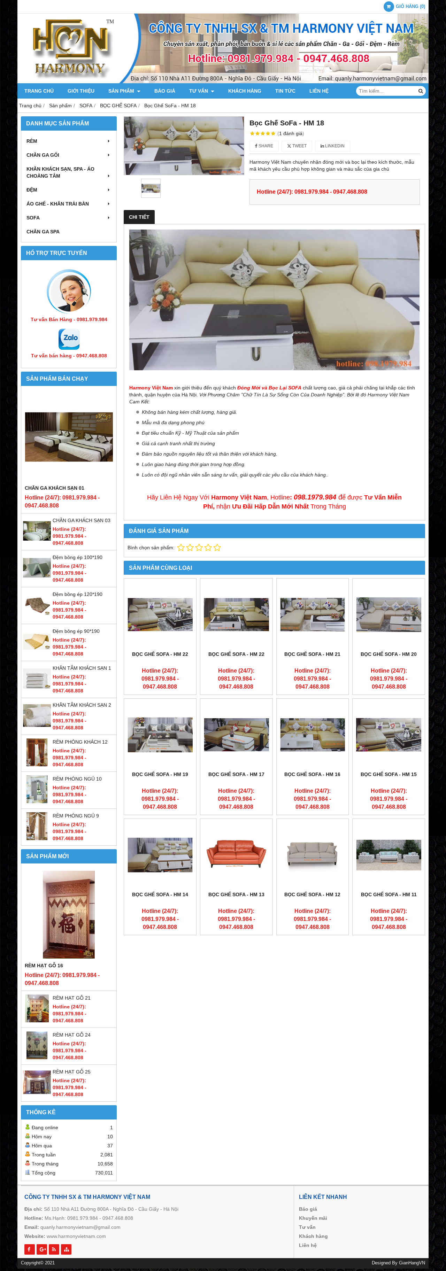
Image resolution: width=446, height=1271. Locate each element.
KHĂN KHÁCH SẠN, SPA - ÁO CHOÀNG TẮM (60, 172)
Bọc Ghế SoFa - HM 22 (160, 654)
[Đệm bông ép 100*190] (37, 580)
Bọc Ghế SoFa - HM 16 (312, 774)
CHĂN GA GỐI (42, 155)
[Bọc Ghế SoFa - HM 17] (236, 734)
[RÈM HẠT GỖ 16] (69, 914)
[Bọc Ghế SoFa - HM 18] (184, 146)
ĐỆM (31, 190)
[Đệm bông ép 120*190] (37, 617)
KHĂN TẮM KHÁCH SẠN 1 (82, 668)
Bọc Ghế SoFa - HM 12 (312, 894)
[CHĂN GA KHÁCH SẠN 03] (37, 543)
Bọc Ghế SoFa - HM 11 (389, 894)
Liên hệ (319, 91)
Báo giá (308, 1209)
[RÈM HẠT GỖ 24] (37, 1057)
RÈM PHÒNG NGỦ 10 (77, 779)
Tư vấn (307, 1227)
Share (265, 146)
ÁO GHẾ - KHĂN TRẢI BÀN (57, 204)
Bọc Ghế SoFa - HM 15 (389, 774)
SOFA (33, 217)
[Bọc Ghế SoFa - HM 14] (160, 855)
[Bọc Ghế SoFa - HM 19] (160, 734)
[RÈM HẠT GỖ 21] (37, 1020)
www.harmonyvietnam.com (76, 1236)
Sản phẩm (122, 91)
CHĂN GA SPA (43, 231)
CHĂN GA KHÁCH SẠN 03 (81, 520)
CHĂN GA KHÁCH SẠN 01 (54, 488)
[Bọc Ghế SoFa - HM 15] (388, 734)
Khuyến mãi (313, 1218)
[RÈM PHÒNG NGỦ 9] (37, 838)
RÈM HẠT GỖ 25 (72, 1072)
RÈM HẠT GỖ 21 (72, 998)
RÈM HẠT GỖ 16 (44, 965)
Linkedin (334, 146)
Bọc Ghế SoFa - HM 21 (312, 654)
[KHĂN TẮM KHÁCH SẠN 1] (37, 690)
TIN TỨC (285, 91)
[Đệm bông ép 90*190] (37, 654)
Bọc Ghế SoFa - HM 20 (389, 654)
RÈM (31, 141)
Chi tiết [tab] (139, 217)
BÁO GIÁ (164, 91)
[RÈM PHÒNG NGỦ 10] (37, 801)
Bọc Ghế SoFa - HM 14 (160, 894)
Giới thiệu (81, 91)
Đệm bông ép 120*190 (77, 594)
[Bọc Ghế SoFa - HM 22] (160, 614)
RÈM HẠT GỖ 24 (72, 1035)
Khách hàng (313, 1236)
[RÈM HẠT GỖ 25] (37, 1094)
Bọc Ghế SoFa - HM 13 (236, 894)
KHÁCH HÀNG (244, 91)
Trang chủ (39, 91)
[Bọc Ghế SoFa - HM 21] (312, 614)
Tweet (299, 146)
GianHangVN (412, 1263)
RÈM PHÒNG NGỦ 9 (76, 816)
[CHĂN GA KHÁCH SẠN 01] (69, 437)
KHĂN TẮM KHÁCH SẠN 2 (82, 705)
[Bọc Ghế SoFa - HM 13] (236, 855)
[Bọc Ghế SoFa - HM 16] (312, 734)
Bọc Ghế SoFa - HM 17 (236, 774)
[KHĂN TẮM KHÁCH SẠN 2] (37, 727)
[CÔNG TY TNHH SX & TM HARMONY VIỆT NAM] (223, 81)
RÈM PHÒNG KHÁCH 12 (80, 742)
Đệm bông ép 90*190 (76, 631)
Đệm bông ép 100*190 (77, 557)
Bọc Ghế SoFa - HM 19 (160, 774)
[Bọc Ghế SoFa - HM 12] (312, 855)
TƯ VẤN (199, 91)
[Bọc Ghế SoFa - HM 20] (388, 614)
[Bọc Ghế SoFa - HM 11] (388, 855)
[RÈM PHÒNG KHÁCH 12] (37, 764)
